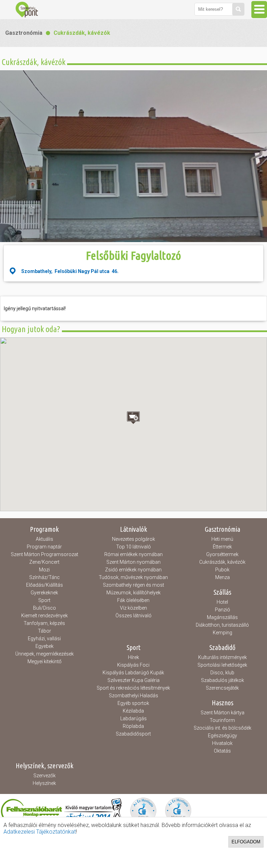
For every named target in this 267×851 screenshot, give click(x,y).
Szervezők (44, 775)
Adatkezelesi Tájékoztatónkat (39, 831)
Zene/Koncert (44, 562)
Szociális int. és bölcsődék (222, 728)
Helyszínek (44, 783)
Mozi (44, 569)
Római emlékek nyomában (133, 554)
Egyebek (44, 646)
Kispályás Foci (133, 665)
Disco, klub (222, 672)
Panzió (222, 609)
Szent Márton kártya (222, 712)
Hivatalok (222, 743)
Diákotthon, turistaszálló (222, 625)
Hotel (222, 602)
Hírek (133, 657)
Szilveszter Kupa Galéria (133, 680)
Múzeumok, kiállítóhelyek (133, 592)
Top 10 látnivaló (133, 546)
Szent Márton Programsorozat (44, 554)
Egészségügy (222, 735)
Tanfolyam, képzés (44, 623)
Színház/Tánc (44, 577)
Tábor (44, 631)
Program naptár (44, 546)
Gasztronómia (23, 33)
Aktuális (44, 539)
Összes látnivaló (133, 615)
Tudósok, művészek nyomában (133, 577)
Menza (222, 577)
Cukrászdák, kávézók (82, 33)
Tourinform (222, 720)
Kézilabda (133, 711)
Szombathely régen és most (133, 585)
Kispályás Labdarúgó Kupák (133, 672)
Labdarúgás (133, 718)
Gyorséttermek (222, 554)
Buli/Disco (44, 608)
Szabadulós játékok (222, 680)
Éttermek (222, 546)
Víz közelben (133, 608)
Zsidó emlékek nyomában (133, 569)
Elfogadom (246, 841)
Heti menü (222, 539)
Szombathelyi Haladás (133, 695)
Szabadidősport (133, 734)
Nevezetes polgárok (133, 539)
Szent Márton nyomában (133, 562)
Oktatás (222, 751)
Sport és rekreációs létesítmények (133, 688)
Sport (44, 600)
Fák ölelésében (133, 600)
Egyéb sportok (133, 703)
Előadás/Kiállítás (44, 585)
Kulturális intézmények (222, 657)
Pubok (222, 569)
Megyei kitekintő (44, 661)
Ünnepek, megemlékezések (44, 654)
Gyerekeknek (44, 592)
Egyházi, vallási (44, 638)
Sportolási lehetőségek (222, 665)
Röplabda (133, 726)
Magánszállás (222, 617)
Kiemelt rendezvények (44, 615)
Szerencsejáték (222, 688)
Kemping (222, 632)
